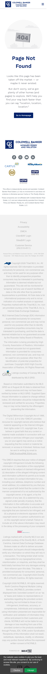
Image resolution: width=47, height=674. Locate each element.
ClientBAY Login (23, 235)
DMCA (23, 231)
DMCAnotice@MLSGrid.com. (23, 453)
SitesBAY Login (23, 240)
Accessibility (23, 226)
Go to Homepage (23, 115)
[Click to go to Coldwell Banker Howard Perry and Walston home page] (22, 3)
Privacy (23, 222)
